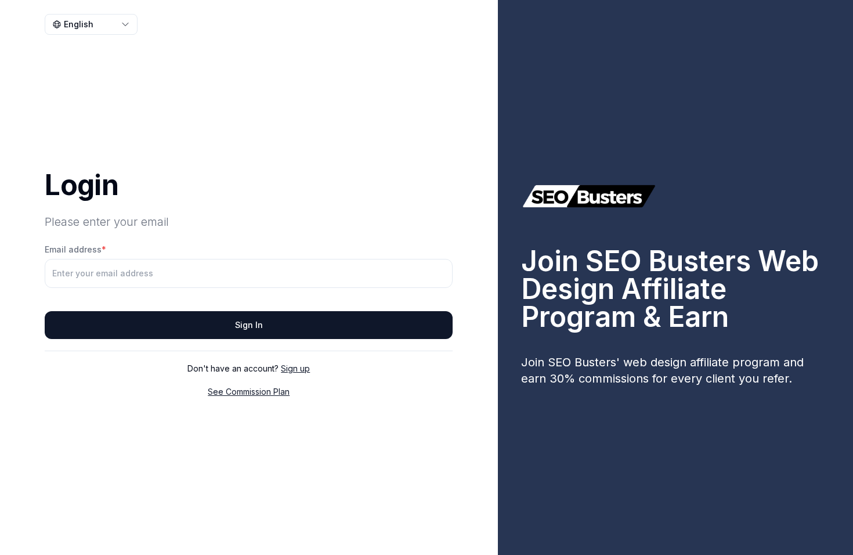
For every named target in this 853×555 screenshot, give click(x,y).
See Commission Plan (249, 392)
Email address (75, 249)
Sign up (295, 368)
